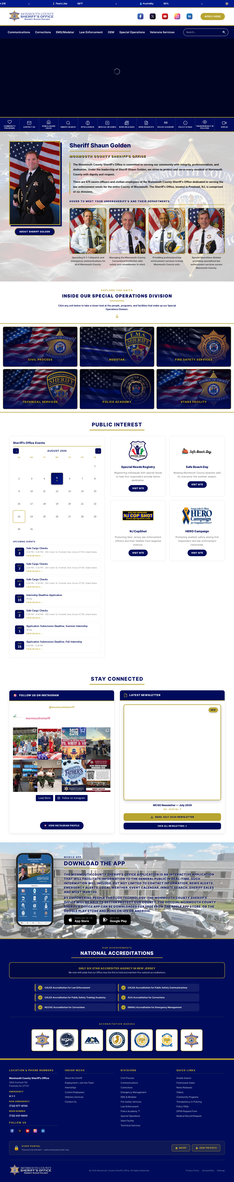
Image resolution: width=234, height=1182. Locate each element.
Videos (179, 1092)
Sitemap (221, 1170)
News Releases (184, 1087)
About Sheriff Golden (34, 231)
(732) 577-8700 (18, 1105)
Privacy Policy (192, 1170)
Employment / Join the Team (79, 1082)
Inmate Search (183, 1078)
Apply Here (213, 16)
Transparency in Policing (189, 1101)
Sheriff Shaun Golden (100, 145)
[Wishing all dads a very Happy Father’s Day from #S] (74, 776)
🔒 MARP (181, 1147)
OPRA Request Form (186, 1111)
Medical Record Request (188, 1116)
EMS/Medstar (65, 32)
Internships (70, 1087)
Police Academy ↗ (130, 1111)
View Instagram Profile (64, 825)
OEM (111, 32)
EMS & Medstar (128, 1097)
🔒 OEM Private (206, 1147)
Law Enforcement (91, 32)
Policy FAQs (182, 1106)
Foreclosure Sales (185, 1082)
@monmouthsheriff (62, 707)
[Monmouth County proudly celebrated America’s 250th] (25, 743)
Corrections (43, 32)
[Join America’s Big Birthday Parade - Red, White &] (74, 743)
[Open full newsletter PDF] (172, 752)
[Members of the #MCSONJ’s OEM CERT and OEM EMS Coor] (98, 743)
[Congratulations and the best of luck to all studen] (49, 776)
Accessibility (208, 1170)
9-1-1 (12, 1096)
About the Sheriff (73, 1078)
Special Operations (132, 32)
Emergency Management (133, 1092)
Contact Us (70, 1101)
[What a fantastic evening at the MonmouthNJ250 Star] (49, 743)
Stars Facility (127, 1120)
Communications (19, 32)
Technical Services (130, 1125)
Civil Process (127, 1078)
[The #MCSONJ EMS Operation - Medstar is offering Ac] (98, 776)
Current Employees (74, 1092)
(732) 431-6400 (18, 1115)
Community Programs (187, 1097)
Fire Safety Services (131, 1101)
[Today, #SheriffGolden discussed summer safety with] (25, 776)
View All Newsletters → (172, 826)
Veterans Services (162, 32)
